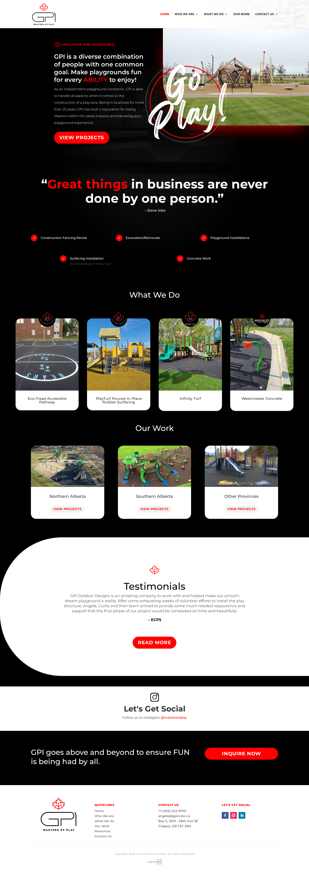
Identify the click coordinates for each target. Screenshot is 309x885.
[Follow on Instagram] (233, 815)
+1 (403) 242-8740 (172, 811)
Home (164, 14)
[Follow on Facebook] (225, 815)
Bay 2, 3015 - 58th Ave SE (178, 821)
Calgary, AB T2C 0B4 (174, 826)
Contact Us (264, 14)
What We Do (214, 14)
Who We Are (184, 14)
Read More (154, 642)
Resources (102, 831)
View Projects (81, 137)
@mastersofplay (174, 717)
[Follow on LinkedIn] (242, 815)
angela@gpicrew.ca (174, 816)
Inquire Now (241, 753)
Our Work (241, 14)
